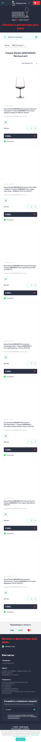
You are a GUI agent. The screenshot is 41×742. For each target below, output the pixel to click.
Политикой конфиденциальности (26, 735)
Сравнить (6, 122)
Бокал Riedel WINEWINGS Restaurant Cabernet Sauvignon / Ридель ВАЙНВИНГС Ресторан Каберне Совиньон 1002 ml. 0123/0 (20, 111)
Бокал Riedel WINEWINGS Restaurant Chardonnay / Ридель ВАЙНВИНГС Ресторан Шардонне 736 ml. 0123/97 (20, 581)
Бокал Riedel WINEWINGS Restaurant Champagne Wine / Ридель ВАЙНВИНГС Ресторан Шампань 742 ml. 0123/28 (18, 346)
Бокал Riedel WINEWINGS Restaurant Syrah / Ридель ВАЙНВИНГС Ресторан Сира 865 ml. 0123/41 (19, 503)
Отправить (34, 709)
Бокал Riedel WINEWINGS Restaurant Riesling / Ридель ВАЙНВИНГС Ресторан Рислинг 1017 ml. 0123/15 (20, 267)
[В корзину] (34, 136)
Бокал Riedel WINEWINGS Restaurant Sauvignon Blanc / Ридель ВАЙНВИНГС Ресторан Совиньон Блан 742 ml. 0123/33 (19, 424)
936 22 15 (8, 663)
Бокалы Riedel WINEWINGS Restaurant (15, 116)
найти (5, 37)
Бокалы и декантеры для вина (20, 26)
